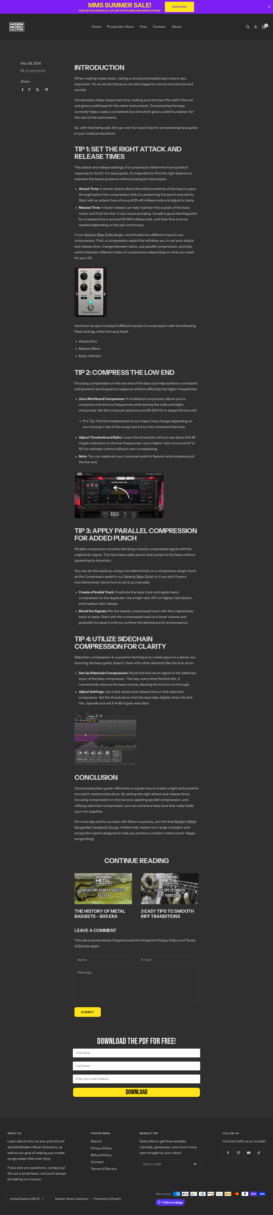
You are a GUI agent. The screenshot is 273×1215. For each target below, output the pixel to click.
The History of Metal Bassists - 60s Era (99, 913)
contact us (56, 1168)
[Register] (194, 1164)
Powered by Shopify (107, 1199)
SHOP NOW (179, 7)
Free (143, 27)
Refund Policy (101, 1155)
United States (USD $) (25, 1199)
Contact (159, 27)
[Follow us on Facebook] (228, 1153)
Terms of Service (104, 1169)
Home (96, 27)
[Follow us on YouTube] (248, 1153)
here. (47, 1159)
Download (136, 1092)
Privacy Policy (167, 940)
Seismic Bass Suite (98, 235)
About (176, 27)
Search (96, 1141)
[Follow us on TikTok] (259, 1153)
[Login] (255, 26)
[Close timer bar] (269, 6)
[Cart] (264, 27)
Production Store (120, 27)
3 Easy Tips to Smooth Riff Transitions (167, 913)
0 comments (35, 71)
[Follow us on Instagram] (238, 1153)
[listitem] (22, 89)
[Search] (247, 27)
